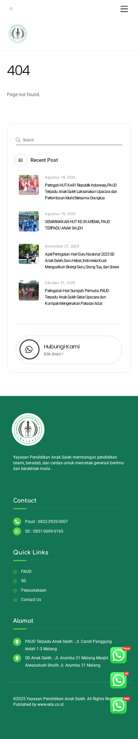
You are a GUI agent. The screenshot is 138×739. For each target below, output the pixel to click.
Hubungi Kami (62, 346)
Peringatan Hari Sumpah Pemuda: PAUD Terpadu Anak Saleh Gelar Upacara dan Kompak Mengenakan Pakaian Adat (77, 297)
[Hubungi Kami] (29, 350)
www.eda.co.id (51, 704)
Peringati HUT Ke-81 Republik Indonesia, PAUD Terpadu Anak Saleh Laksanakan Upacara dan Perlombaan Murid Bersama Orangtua (81, 191)
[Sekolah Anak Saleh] (18, 42)
